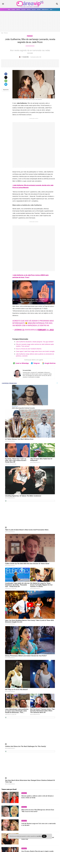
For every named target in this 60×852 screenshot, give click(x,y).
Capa (2, 32)
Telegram (36, 363)
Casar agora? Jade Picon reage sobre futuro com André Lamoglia (35, 351)
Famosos (6, 32)
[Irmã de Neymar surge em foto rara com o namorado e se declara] (10, 825)
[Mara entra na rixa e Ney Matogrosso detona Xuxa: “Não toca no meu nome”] (10, 811)
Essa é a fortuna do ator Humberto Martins (28, 348)
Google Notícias (50, 363)
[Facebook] (5, 73)
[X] (5, 77)
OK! (44, 836)
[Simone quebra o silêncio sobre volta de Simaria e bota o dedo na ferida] (10, 797)
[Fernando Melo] (20, 57)
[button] (52, 4)
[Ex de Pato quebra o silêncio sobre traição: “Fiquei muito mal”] (10, 838)
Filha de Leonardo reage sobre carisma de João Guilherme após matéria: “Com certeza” (35, 345)
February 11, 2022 (45, 330)
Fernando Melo (26, 56)
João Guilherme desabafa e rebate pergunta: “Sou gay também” (35, 341)
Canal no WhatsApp (21, 363)
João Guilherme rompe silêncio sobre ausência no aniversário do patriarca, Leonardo (35, 355)
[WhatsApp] (5, 80)
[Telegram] (5, 84)
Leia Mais (38, 836)
